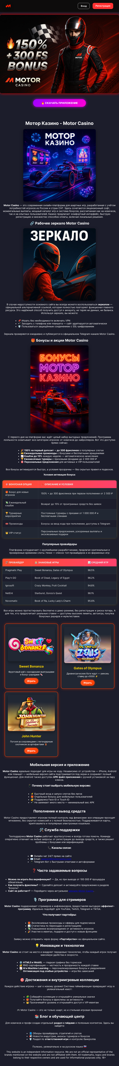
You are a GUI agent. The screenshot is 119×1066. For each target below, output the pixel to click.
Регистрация (102, 5)
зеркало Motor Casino (80, 890)
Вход (84, 5)
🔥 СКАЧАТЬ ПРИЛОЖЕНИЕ (59, 103)
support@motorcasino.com (56, 858)
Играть (31, 681)
